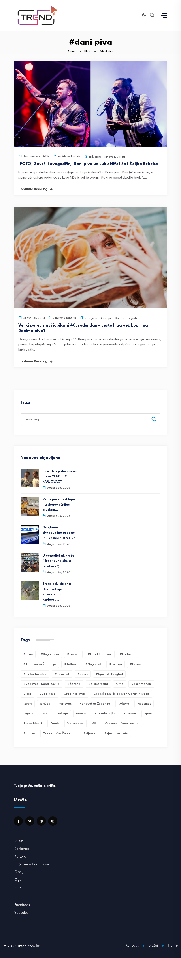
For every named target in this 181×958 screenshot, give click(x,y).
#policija (115, 664)
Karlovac (109, 156)
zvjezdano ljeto (116, 733)
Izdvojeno (95, 156)
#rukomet (62, 674)
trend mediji (32, 723)
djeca (27, 693)
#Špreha (74, 683)
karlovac (65, 703)
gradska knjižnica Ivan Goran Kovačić (121, 693)
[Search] (156, 415)
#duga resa (50, 654)
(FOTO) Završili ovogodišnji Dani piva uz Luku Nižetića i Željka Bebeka (88, 164)
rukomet (130, 713)
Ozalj (18, 872)
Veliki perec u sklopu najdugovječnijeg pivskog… (59, 505)
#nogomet (93, 664)
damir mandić (141, 683)
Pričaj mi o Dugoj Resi (31, 864)
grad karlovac (74, 693)
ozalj (45, 713)
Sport (19, 887)
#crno (28, 654)
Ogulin (19, 880)
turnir (54, 723)
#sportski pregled (109, 674)
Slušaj (153, 945)
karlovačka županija (95, 703)
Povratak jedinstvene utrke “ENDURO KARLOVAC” (60, 477)
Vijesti (121, 156)
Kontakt (132, 945)
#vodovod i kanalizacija (41, 683)
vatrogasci (75, 723)
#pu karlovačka (34, 674)
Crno (119, 683)
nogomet (144, 703)
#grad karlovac (100, 654)
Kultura (123, 703)
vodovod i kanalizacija (121, 723)
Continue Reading (32, 189)
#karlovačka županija (39, 664)
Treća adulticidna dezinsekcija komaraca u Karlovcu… (57, 592)
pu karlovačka (105, 713)
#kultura (70, 664)
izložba (45, 703)
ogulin (28, 713)
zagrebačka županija (59, 733)
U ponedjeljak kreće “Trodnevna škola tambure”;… (58, 561)
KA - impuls (106, 318)
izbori (27, 703)
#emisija (73, 654)
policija (63, 713)
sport (148, 713)
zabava (29, 733)
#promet (136, 664)
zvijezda (89, 733)
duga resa (48, 693)
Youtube (21, 913)
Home (173, 945)
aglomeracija (98, 683)
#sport (82, 674)
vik (94, 723)
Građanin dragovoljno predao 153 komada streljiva (59, 533)
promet (81, 713)
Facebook (22, 905)
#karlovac (127, 654)
